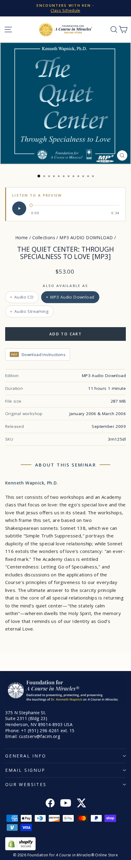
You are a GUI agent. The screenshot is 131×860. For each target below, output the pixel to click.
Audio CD (24, 297)
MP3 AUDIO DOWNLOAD (86, 237)
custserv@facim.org (39, 736)
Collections (43, 237)
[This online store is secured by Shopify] (65, 843)
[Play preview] (19, 208)
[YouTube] (65, 804)
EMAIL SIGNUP (25, 770)
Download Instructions (38, 354)
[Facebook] (50, 804)
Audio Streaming (31, 311)
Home (21, 237)
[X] (81, 804)
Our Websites (26, 784)
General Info (25, 756)
